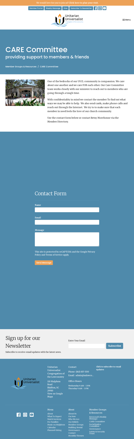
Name (38, 205)
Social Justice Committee (95, 425)
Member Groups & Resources (21, 66)
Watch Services (54, 419)
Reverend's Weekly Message (97, 418)
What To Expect (54, 416)
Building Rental (75, 427)
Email (38, 217)
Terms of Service (54, 255)
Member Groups (75, 425)
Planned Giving (54, 430)
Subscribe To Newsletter (81, 8)
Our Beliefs (73, 422)
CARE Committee (97, 421)
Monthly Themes (76, 436)
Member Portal (36, 8)
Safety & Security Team (97, 432)
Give (65, 8)
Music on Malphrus (56, 425)
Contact (72, 433)
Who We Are (73, 419)
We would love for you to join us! (67, 3)
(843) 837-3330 (82, 371)
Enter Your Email (76, 340)
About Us (72, 413)
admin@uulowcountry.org (85, 375)
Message (39, 230)
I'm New (72, 416)
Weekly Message (53, 8)
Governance (74, 430)
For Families (52, 422)
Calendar (51, 427)
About (50, 413)
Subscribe (114, 346)
